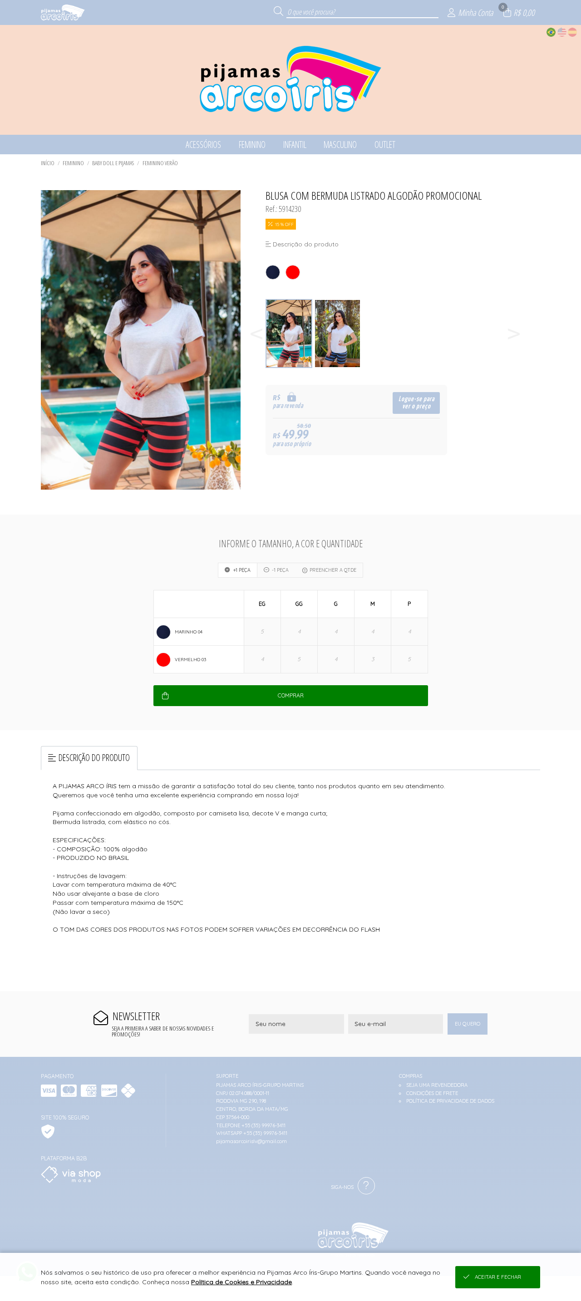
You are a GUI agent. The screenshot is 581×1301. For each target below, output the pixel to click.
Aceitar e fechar (498, 1277)
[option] (290, 333)
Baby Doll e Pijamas (113, 163)
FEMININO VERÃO (160, 163)
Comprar (291, 695)
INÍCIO (47, 163)
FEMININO (73, 163)
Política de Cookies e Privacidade (241, 1282)
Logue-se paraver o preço (416, 403)
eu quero (467, 1024)
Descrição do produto (94, 757)
